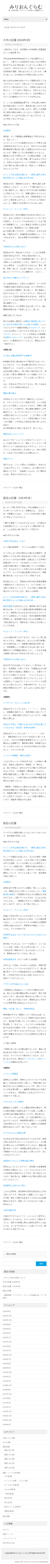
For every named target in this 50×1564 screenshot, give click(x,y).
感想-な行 (8, 1459)
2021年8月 (7, 1346)
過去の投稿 (10, 1254)
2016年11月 (7, 1416)
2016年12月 (7, 1411)
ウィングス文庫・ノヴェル (14, 1481)
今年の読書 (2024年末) (16, 39)
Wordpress (44, 1562)
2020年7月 (7, 1359)
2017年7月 (7, 1403)
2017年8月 (7, 1398)
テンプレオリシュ (31, 1059)
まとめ (15, 487)
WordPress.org (8, 1543)
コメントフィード (10, 1538)
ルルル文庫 (8, 1489)
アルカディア (34, 328)
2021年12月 (7, 1342)
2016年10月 (7, 1420)
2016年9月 (7, 1424)
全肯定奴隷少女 (9, 959)
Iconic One (19, 1562)
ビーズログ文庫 (10, 1485)
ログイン (6, 1530)
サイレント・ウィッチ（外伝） (16, 209)
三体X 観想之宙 (9, 1210)
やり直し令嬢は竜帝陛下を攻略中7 (17, 356)
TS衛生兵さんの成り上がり (14, 246)
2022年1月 (7, 1337)
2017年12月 (7, 1394)
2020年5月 (7, 1368)
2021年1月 (7, 1350)
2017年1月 (7, 1407)
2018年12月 (7, 1385)
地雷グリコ (8, 459)
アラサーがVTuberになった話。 (16, 984)
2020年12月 (7, 1355)
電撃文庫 (7, 1511)
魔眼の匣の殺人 (9, 393)
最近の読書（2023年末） (18, 497)
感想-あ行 (8, 1450)
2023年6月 (7, 1324)
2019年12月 (7, 1372)
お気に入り (7, 1438)
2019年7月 (7, 1376)
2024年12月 (7, 1316)
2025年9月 (7, 1311)
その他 (6, 1476)
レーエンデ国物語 (10, 1074)
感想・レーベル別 (10, 1473)
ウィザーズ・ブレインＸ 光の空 (16, 703)
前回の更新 (8, 606)
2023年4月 (7, 1329)
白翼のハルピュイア (13, 337)
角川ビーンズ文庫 (11, 1507)
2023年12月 (7, 1320)
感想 (4, 1447)
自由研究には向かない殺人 (14, 1185)
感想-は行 (8, 1463)
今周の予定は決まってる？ (14, 541)
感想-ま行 (8, 1468)
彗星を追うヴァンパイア (13, 434)
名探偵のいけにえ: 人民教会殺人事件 (18, 1161)
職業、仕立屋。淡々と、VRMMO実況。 (19, 1009)
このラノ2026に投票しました (14, 1278)
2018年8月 (7, 1390)
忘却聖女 (7, 130)
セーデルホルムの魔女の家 (14, 1133)
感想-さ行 (8, 1454)
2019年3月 (7, 1381)
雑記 (21, 487)
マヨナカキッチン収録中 (13, 1102)
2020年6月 (7, 1363)
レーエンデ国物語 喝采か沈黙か (17, 755)
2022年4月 (7, 1333)
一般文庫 (7, 1494)
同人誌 (6, 1502)
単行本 (6, 1498)
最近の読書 (10, 823)
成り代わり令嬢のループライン (16, 278)
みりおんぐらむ (26, 6)
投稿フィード (8, 1534)
